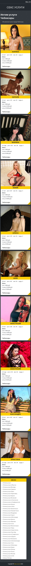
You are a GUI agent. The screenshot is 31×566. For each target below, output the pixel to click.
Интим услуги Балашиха (10, 538)
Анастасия (15, 324)
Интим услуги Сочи (8, 523)
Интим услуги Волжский (9, 498)
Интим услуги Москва (9, 553)
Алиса (15, 233)
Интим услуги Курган (9, 495)
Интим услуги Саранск (9, 489)
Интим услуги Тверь (8, 528)
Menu (27, 2)
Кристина (15, 459)
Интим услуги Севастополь (10, 530)
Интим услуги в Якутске (9, 485)
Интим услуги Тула (8, 543)
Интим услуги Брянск (9, 519)
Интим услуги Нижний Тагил (11, 511)
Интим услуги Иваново (9, 521)
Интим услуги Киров (8, 547)
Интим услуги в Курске (9, 536)
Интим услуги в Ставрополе (11, 534)
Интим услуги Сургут (9, 515)
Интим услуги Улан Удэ (9, 532)
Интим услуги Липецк (9, 549)
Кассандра (15, 414)
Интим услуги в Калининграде (11, 541)
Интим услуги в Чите (8, 506)
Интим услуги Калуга (9, 504)
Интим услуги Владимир (10, 513)
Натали (15, 97)
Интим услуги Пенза (8, 551)
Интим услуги (7, 483)
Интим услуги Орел (8, 491)
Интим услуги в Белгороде (10, 517)
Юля (15, 278)
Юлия (15, 188)
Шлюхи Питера (7, 558)
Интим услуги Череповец (10, 493)
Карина (15, 52)
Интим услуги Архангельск (10, 508)
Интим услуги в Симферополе (11, 502)
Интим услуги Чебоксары (10, 545)
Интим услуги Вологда (9, 487)
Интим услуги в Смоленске (10, 500)
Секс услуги (15, 7)
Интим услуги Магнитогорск (11, 526)
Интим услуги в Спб (8, 556)
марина (15, 142)
